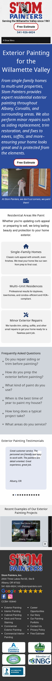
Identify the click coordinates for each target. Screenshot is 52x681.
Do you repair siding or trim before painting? (22, 361)
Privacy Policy (37, 629)
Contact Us (36, 626)
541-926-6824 (26, 32)
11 (36, 495)
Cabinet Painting (13, 615)
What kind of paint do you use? (25, 387)
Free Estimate (26, 27)
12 (38, 495)
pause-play (45, 544)
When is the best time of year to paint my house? (24, 400)
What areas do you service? (26, 424)
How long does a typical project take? (23, 413)
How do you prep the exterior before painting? (24, 374)
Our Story (35, 615)
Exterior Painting (12, 607)
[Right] (50, 531)
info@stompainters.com (30, 586)
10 (34, 495)
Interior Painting (12, 611)
